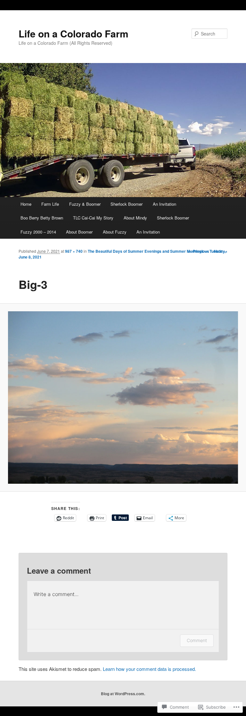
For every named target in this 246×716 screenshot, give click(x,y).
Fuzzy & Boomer (85, 204)
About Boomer (79, 232)
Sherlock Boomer (127, 204)
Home (25, 204)
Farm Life (50, 204)
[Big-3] (123, 397)
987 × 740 (74, 251)
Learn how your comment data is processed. (149, 668)
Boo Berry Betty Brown (41, 218)
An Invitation (164, 204)
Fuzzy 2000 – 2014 (38, 232)
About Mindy (135, 218)
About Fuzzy (115, 232)
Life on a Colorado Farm (73, 33)
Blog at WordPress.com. (123, 693)
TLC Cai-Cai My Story (93, 218)
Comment (197, 640)
